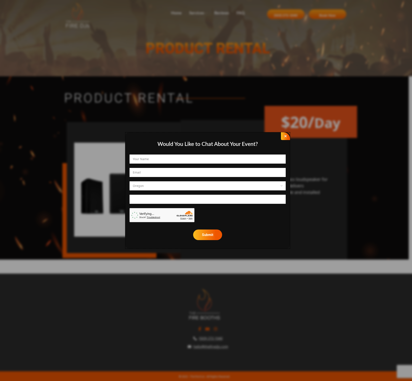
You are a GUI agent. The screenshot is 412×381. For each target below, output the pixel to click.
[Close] (285, 136)
